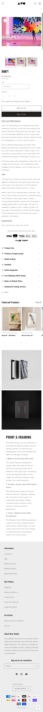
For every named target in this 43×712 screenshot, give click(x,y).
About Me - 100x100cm (9, 335)
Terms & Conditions (11, 602)
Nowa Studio (23, 707)
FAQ (5, 559)
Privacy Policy (9, 597)
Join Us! (7, 626)
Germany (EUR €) (20, 688)
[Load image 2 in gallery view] (21, 62)
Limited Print (7, 221)
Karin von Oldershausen (11, 121)
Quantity (4, 92)
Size (3, 82)
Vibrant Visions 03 (27, 335)
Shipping (7, 587)
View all (38, 302)
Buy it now (21, 114)
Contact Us (8, 554)
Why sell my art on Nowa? (13, 621)
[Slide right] (40, 62)
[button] (2, 3)
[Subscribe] (36, 666)
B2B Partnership (10, 564)
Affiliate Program (10, 569)
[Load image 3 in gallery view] (32, 62)
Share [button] (6, 292)
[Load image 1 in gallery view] (10, 62)
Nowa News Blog (10, 574)
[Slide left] (2, 62)
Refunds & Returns (11, 592)
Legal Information (10, 607)
